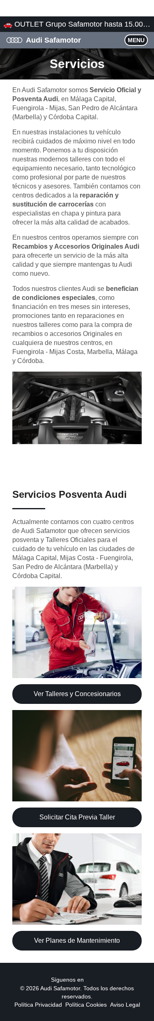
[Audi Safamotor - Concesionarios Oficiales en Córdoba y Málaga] (14, 40)
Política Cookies (86, 1004)
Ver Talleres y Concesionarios (77, 693)
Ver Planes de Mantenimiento (77, 940)
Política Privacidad (38, 1004)
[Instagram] (98, 979)
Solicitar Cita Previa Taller (77, 817)
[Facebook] (88, 979)
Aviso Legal (125, 1004)
